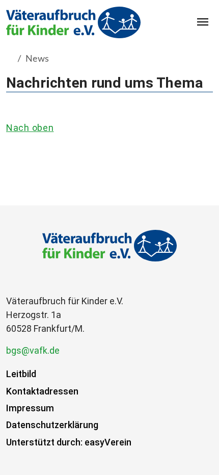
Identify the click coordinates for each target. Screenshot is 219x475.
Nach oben (29, 127)
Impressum (30, 408)
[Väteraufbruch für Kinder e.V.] (73, 22)
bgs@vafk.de (33, 350)
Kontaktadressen (42, 391)
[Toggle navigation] (203, 22)
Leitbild (21, 373)
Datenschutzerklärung (52, 424)
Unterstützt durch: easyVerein (68, 442)
